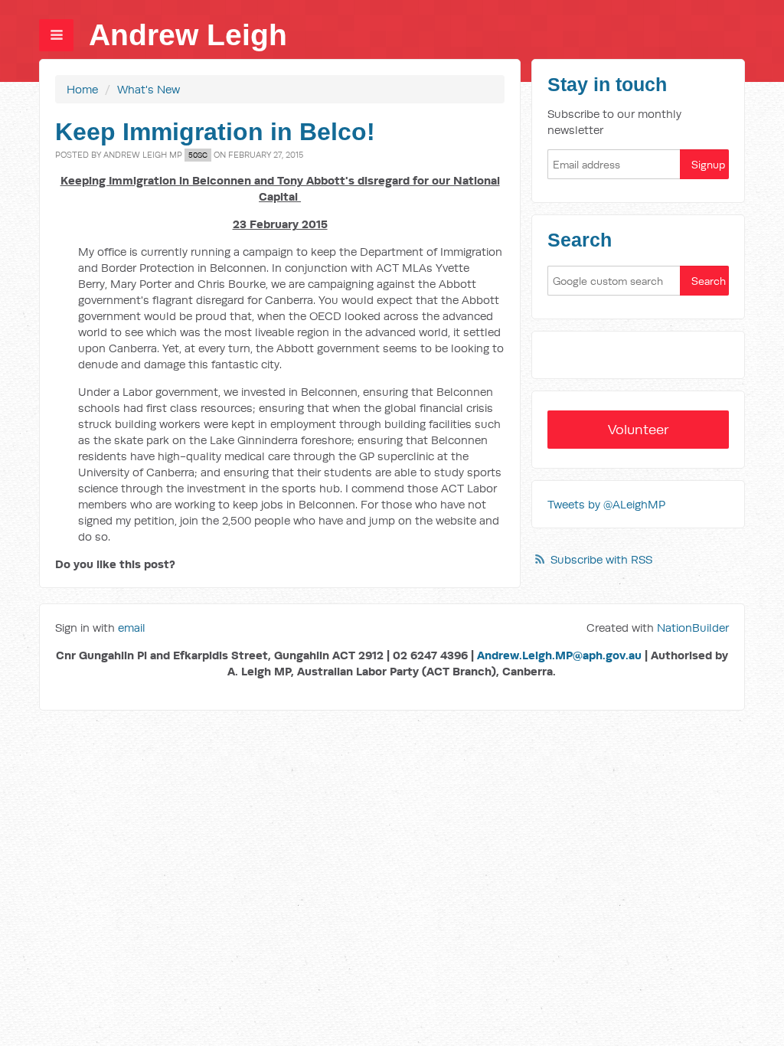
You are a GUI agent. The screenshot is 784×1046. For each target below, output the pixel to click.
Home (82, 89)
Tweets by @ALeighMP (606, 504)
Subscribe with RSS (601, 559)
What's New (148, 89)
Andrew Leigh (188, 34)
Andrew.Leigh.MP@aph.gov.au (559, 655)
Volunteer (638, 429)
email (131, 627)
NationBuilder (693, 627)
